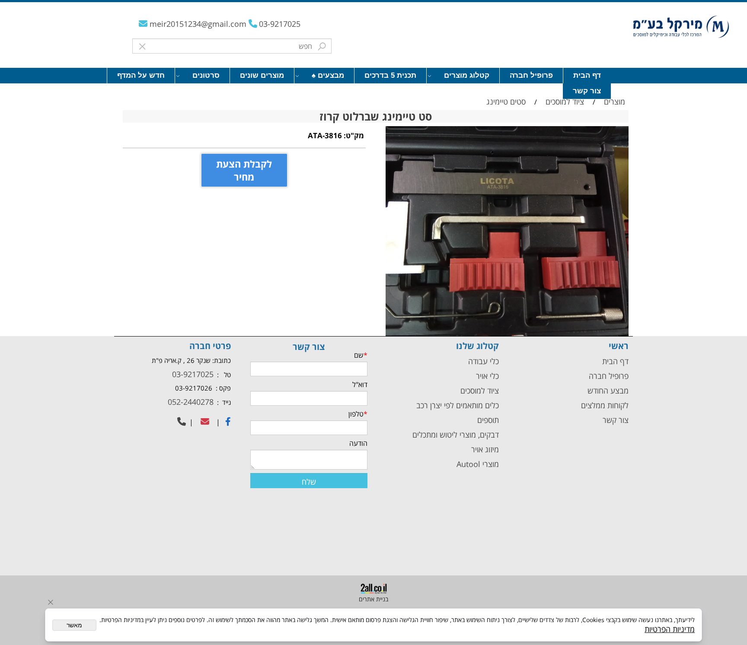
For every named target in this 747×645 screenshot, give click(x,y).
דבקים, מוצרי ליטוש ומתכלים (454, 434)
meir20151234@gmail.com (199, 24)
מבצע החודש (608, 390)
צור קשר (587, 91)
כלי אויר (487, 376)
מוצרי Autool (477, 464)
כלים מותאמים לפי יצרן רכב (457, 405)
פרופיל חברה (531, 75)
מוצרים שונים (262, 75)
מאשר (74, 625)
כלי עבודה (482, 361)
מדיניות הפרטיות (670, 629)
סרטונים (206, 75)
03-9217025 (279, 24)
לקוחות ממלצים (605, 405)
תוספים (487, 420)
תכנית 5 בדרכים (390, 75)
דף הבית (587, 75)
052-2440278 (190, 402)
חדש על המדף (141, 75)
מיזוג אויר (485, 449)
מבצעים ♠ (328, 75)
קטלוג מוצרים (466, 75)
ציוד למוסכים (478, 390)
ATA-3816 (325, 135)
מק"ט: (354, 135)
